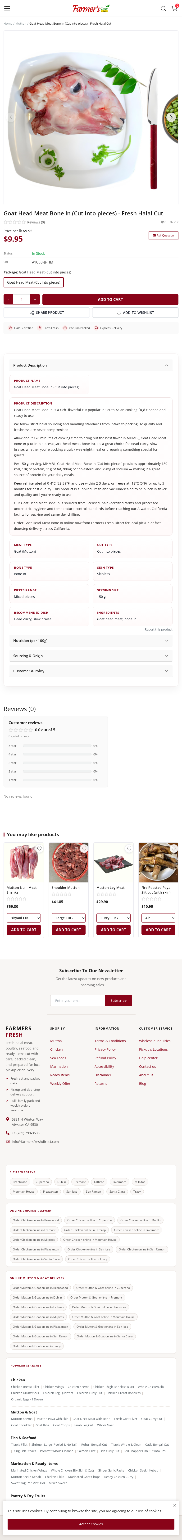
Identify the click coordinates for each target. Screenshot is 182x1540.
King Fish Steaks (25, 1451)
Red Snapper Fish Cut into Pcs (144, 1451)
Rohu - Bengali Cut (94, 1445)
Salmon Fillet (86, 1451)
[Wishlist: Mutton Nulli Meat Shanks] (39, 848)
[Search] (163, 8)
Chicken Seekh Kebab (143, 1470)
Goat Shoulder (21, 1425)
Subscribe (119, 1000)
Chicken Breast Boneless (123, 1393)
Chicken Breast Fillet (25, 1387)
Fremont (80, 1182)
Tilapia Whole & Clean (126, 1445)
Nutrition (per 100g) (30, 640)
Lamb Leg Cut (83, 1425)
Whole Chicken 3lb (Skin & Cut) (72, 1470)
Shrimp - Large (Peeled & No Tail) (54, 1445)
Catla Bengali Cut (157, 1445)
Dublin (61, 1182)
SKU (6, 262)
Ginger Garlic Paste (111, 1470)
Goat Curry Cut (151, 1419)
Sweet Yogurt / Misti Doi (28, 1483)
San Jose (71, 1192)
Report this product (159, 629)
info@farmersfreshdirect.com (35, 1141)
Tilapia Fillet (19, 1445)
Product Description (30, 365)
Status (8, 253)
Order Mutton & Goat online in (40, 1288)
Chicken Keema (78, 1387)
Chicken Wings (53, 1387)
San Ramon (93, 1192)
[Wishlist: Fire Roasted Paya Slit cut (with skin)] (174, 848)
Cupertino (42, 1182)
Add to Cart (110, 299)
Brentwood (20, 1182)
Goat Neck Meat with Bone (91, 1419)
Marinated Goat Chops (84, 1477)
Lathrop (99, 1182)
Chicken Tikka (54, 1477)
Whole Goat (105, 1425)
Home (8, 23)
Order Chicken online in (36, 1220)
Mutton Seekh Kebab (26, 1477)
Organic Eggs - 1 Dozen (27, 1399)
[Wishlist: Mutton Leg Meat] (129, 848)
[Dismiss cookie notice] (175, 1505)
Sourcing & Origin (28, 655)
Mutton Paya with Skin (52, 1419)
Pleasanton (50, 1192)
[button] (171, 117)
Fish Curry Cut (109, 1451)
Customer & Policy (28, 670)
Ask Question (165, 235)
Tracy (137, 1192)
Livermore (119, 1182)
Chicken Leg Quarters (58, 1393)
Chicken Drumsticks (25, 1393)
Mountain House (24, 1192)
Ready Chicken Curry (118, 1477)
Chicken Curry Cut (89, 1393)
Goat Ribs (42, 1425)
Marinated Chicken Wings (29, 1470)
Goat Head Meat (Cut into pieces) (33, 282)
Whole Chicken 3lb (151, 1387)
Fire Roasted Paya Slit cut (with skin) (155, 890)
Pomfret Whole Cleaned (56, 1451)
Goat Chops (61, 1425)
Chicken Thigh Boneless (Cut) (113, 1387)
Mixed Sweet (58, 1483)
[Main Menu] (7, 8)
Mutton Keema (21, 1419)
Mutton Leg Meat (110, 887)
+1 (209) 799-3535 (26, 1133)
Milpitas (140, 1182)
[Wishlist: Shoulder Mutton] (84, 848)
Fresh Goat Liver (125, 1419)
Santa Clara (117, 1192)
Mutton (20, 23)
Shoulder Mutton (66, 887)
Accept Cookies (91, 1524)
